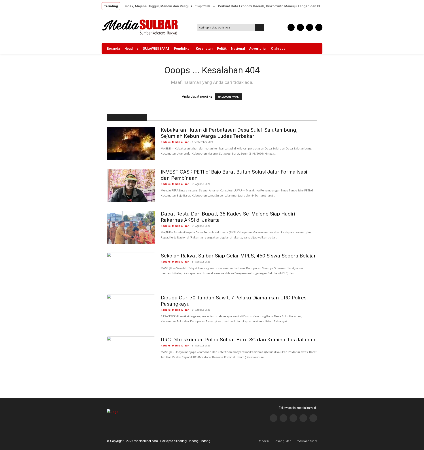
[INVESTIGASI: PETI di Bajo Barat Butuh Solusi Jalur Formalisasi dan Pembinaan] (131, 185)
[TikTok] (300, 27)
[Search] (259, 27)
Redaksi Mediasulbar (175, 142)
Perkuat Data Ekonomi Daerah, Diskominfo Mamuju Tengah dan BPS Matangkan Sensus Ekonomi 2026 (292, 6)
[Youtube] (318, 27)
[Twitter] (309, 27)
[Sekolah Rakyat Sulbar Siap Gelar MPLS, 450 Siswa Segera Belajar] (131, 269)
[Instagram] (283, 418)
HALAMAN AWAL (228, 96)
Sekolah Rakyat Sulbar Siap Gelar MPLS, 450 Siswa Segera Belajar (238, 256)
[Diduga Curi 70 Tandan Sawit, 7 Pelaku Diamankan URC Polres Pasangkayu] (131, 311)
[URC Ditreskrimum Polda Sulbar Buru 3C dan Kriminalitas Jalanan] (131, 353)
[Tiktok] (303, 418)
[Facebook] (291, 27)
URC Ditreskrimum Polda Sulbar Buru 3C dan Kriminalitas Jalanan (238, 339)
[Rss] (313, 418)
